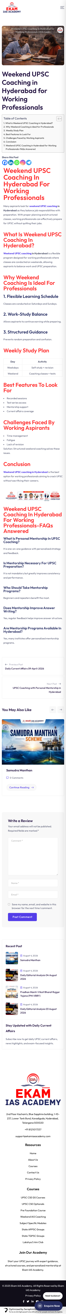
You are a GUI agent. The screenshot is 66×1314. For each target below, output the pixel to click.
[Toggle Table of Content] (57, 118)
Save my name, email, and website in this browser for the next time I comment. (34, 906)
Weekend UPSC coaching (17, 253)
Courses (33, 1166)
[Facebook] (5, 162)
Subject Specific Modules (33, 1223)
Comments (16, 777)
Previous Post (16, 664)
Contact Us (33, 1172)
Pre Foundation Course (33, 1210)
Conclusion (11, 141)
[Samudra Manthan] (12, 957)
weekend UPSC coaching (43, 206)
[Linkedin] (11, 162)
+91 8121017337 (33, 1129)
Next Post (52, 683)
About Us (33, 1160)
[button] (52, 709)
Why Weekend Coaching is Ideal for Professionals (30, 126)
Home (33, 1153)
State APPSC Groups (33, 1229)
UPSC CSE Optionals (33, 1204)
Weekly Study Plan (14, 130)
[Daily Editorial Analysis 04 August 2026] (12, 974)
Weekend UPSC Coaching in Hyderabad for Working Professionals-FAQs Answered (31, 147)
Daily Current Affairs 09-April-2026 (24, 668)
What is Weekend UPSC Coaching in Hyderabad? (29, 123)
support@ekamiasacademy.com (33, 1136)
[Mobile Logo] (12, 7)
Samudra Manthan (19, 770)
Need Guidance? (52, 1296)
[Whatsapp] (16, 162)
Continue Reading (19, 787)
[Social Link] (23, 1301)
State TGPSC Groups (33, 1236)
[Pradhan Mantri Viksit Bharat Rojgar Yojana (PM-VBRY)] (12, 991)
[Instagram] (22, 162)
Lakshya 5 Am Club (33, 1242)
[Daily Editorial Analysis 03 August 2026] (12, 1008)
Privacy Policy (33, 1179)
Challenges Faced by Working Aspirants (25, 138)
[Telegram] (28, 162)
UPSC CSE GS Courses (33, 1197)
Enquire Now (52, 1306)
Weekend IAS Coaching (33, 1216)
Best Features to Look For (18, 134)
